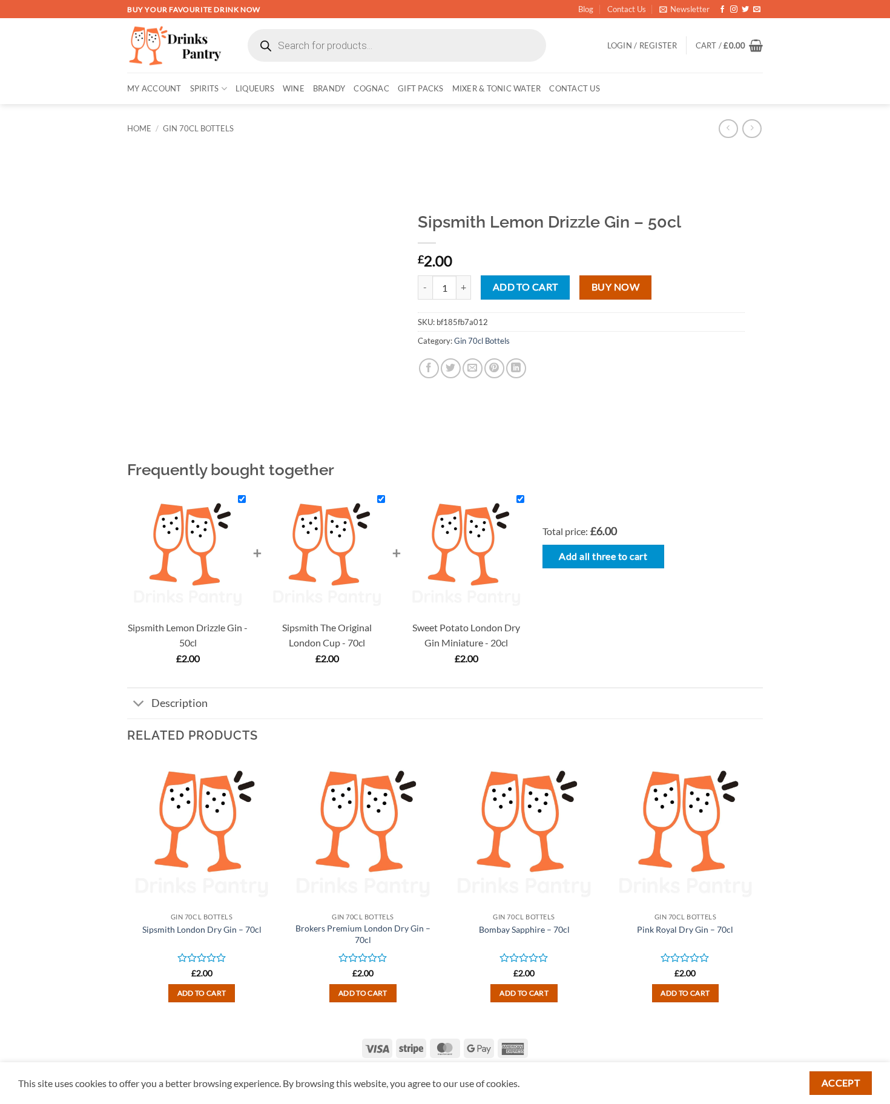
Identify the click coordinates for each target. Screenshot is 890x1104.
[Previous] (128, 891)
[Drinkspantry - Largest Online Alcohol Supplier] (175, 45)
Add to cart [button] (201, 993)
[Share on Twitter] (451, 368)
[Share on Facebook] (429, 368)
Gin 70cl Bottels (198, 128)
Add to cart (525, 286)
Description (179, 703)
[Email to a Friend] (473, 368)
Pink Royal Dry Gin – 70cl (685, 929)
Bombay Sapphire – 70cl (524, 929)
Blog (585, 9)
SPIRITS (204, 88)
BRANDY (329, 88)
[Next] (759, 891)
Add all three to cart (603, 556)
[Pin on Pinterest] (494, 368)
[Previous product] (751, 128)
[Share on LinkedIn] (516, 368)
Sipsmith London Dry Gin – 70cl (202, 929)
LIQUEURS (255, 88)
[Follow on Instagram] (733, 9)
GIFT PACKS (421, 88)
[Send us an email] (756, 9)
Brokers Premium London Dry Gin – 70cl (362, 934)
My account (154, 88)
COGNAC (371, 88)
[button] (684, 9)
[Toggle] (139, 704)
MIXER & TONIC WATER (496, 88)
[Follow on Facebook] (722, 9)
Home (139, 128)
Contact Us (626, 9)
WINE (294, 88)
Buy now (615, 286)
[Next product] (728, 128)
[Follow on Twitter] (745, 9)
